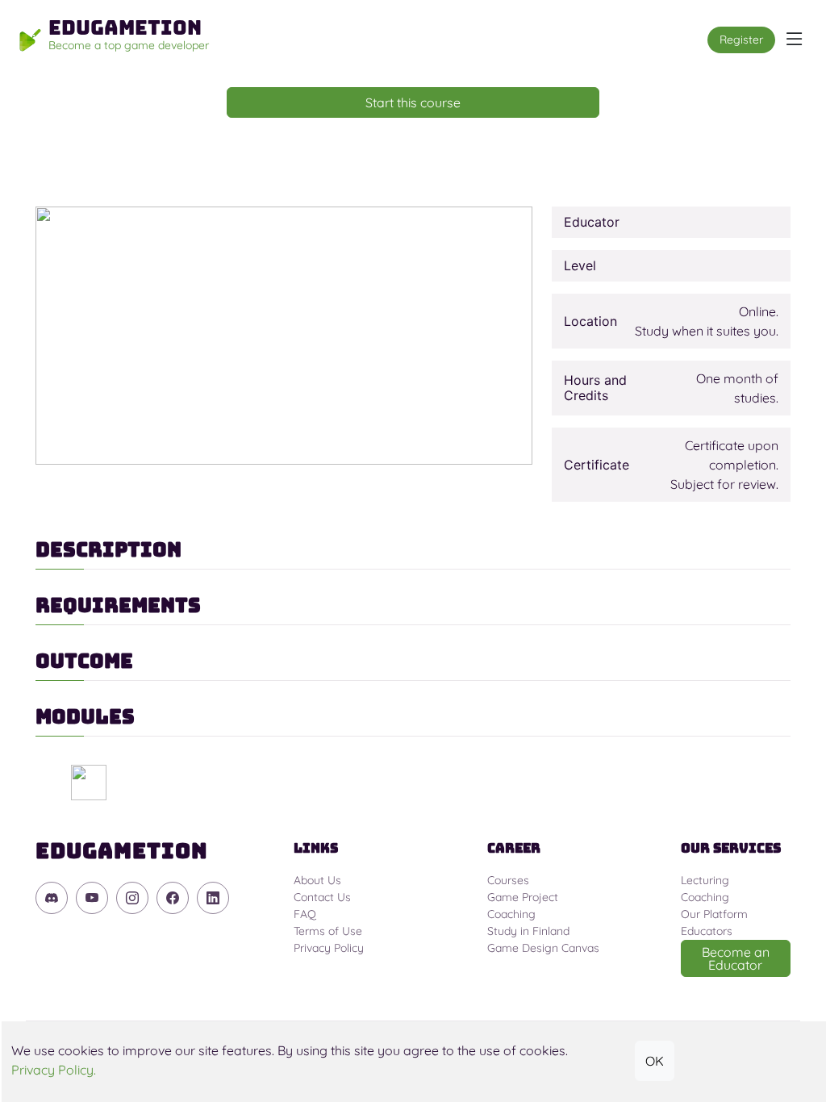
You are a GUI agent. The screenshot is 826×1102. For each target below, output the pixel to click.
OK (654, 1061)
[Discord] (51, 898)
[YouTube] (92, 898)
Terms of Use (328, 931)
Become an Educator (736, 958)
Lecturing (705, 880)
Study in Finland (528, 931)
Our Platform (714, 914)
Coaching (511, 914)
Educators (706, 931)
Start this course (413, 102)
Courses (508, 880)
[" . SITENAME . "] (88, 782)
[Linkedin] (213, 898)
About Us (317, 880)
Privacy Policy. (53, 1070)
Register (741, 39)
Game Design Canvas (543, 948)
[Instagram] (132, 898)
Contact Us (322, 897)
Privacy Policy (329, 948)
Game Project (522, 897)
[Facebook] (172, 898)
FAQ (305, 914)
